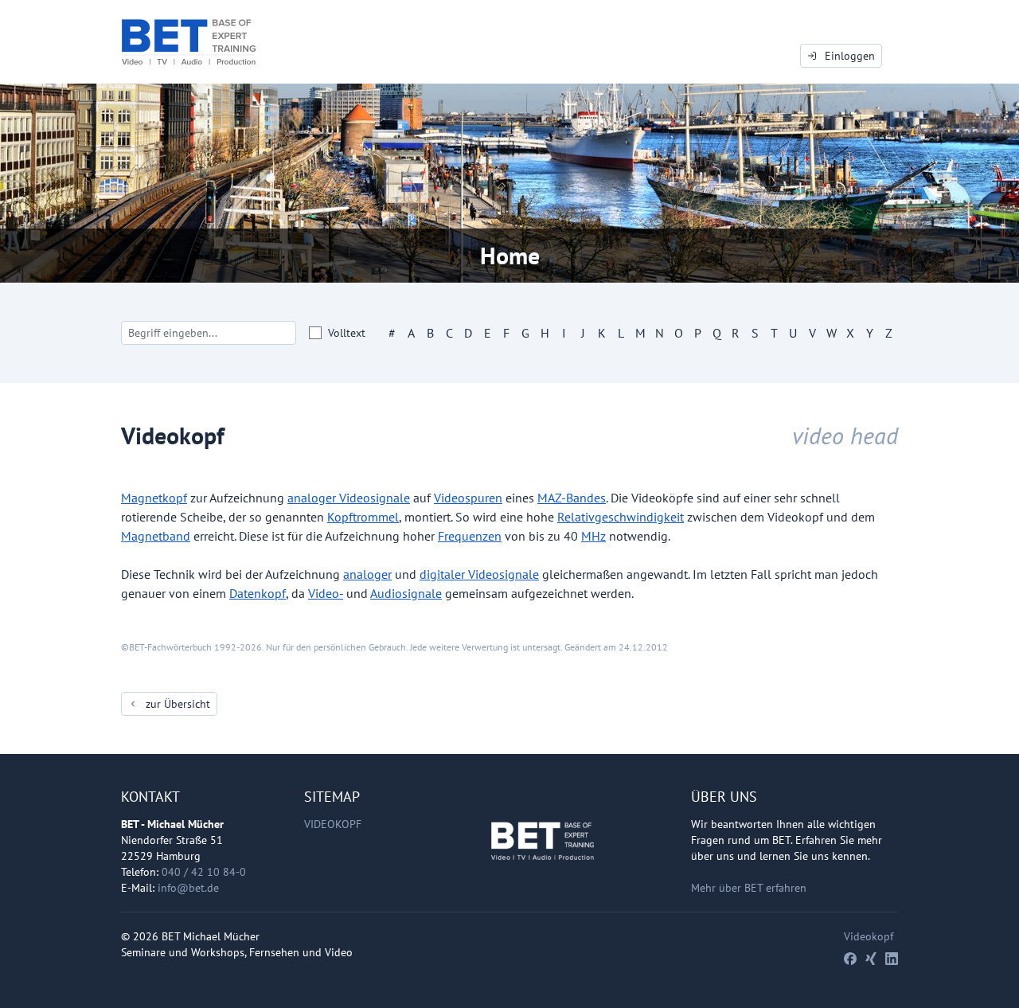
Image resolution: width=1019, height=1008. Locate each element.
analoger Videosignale (348, 498)
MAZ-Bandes (571, 498)
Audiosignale (406, 593)
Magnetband (155, 536)
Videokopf (332, 824)
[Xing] (871, 958)
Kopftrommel (363, 517)
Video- (325, 593)
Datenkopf (257, 593)
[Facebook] (850, 958)
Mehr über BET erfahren (748, 888)
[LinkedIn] (891, 958)
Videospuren (468, 498)
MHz (593, 536)
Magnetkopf (154, 498)
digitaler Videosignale (479, 574)
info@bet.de (188, 888)
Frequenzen (470, 536)
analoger (367, 574)
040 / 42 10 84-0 (204, 872)
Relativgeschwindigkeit (620, 517)
